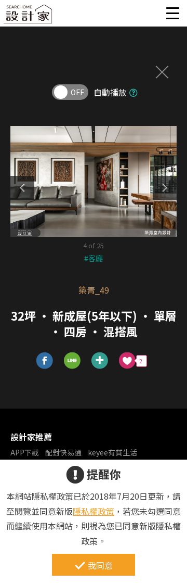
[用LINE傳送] (72, 361)
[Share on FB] (45, 361)
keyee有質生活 (112, 452)
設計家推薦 (31, 436)
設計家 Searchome (29, 17)
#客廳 (93, 258)
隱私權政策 (93, 511)
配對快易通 (63, 452)
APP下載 (24, 452)
